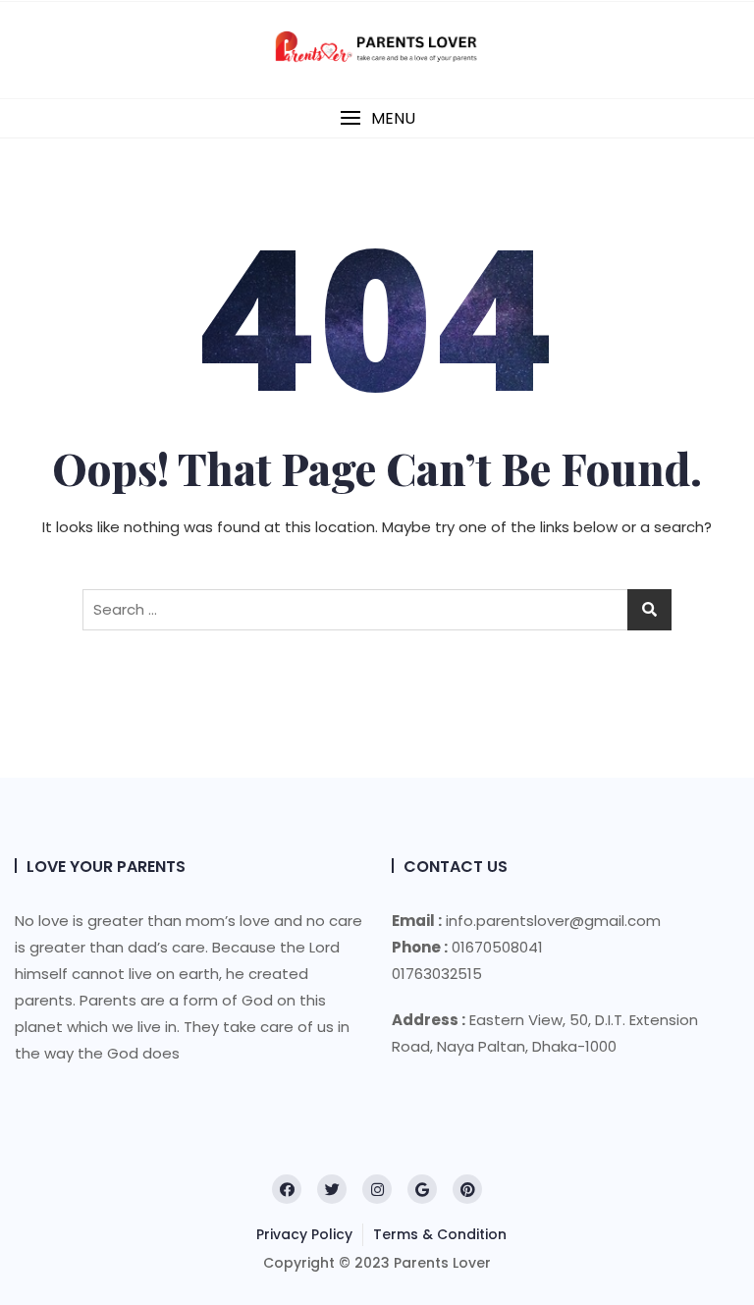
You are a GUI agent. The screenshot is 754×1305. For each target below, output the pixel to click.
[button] (377, 118)
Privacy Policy (304, 1234)
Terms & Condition (440, 1234)
